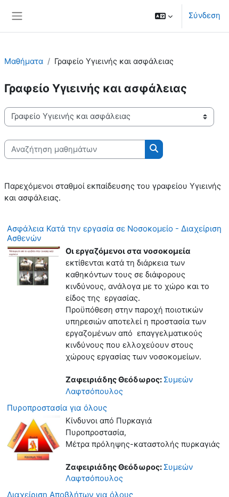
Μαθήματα (23, 61)
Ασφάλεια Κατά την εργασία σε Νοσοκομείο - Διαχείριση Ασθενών (114, 233)
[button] (163, 16)
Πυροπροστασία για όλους (57, 408)
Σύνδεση (204, 15)
